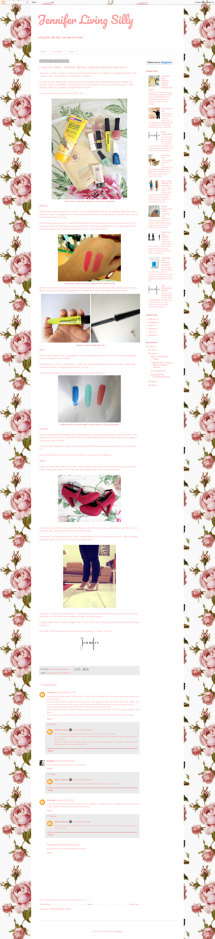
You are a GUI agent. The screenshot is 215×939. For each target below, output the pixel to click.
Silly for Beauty (61, 730)
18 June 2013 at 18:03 (82, 730)
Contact (71, 51)
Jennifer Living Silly (85, 19)
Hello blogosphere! (167, 133)
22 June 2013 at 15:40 (65, 761)
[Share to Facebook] (84, 669)
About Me (56, 51)
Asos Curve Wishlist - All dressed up (166, 183)
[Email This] (75, 669)
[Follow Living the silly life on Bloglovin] (159, 64)
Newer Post (45, 904)
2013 (151, 347)
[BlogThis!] (78, 669)
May (153, 381)
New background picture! (166, 288)
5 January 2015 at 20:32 (69, 845)
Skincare (66, 673)
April (153, 385)
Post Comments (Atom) (61, 909)
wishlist (151, 335)
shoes (60, 673)
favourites (152, 322)
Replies (53, 725)
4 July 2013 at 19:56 (65, 800)
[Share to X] (81, 669)
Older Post (134, 904)
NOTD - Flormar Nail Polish (166, 209)
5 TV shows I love (158, 371)
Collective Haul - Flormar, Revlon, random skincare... (161, 365)
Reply (49, 719)
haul (48, 673)
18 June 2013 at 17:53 (65, 692)
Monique (50, 761)
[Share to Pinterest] (87, 669)
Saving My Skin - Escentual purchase (165, 261)
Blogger (119, 931)
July (153, 350)
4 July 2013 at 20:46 (81, 822)
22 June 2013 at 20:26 (82, 780)
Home (43, 51)
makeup (54, 673)
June (153, 353)
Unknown (51, 692)
